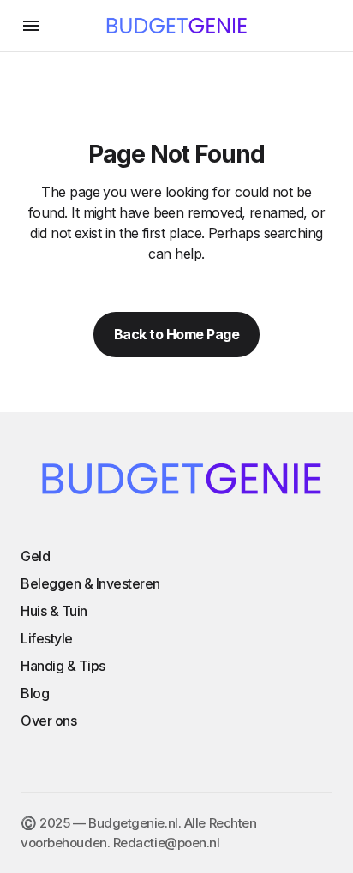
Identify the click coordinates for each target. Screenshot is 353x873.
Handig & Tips (63, 665)
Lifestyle (47, 638)
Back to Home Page (177, 334)
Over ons (48, 720)
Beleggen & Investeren (90, 583)
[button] (31, 25)
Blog (35, 693)
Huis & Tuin (54, 610)
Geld (35, 556)
